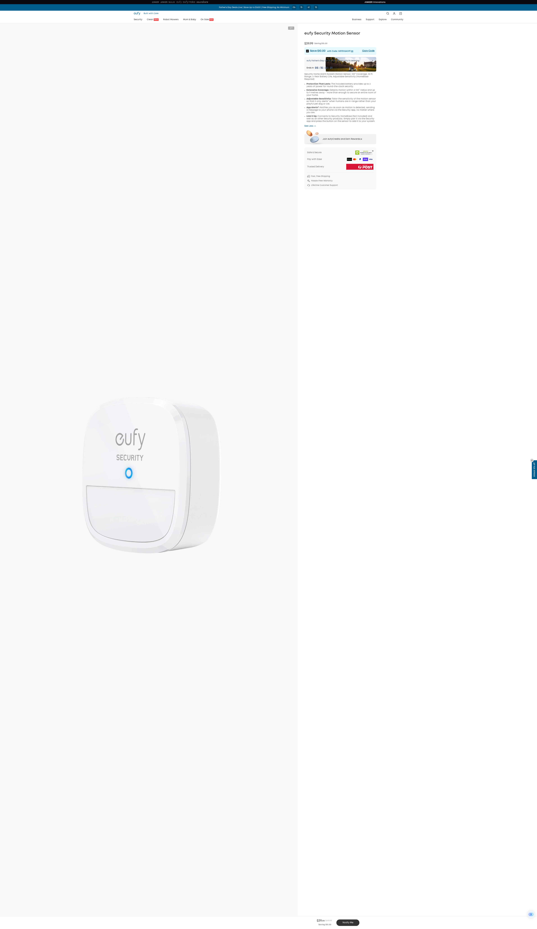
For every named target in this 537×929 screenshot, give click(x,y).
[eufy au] (138, 13)
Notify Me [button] (348, 923)
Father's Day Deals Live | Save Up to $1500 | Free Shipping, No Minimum (254, 7)
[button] (394, 13)
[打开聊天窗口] (531, 914)
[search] (387, 13)
